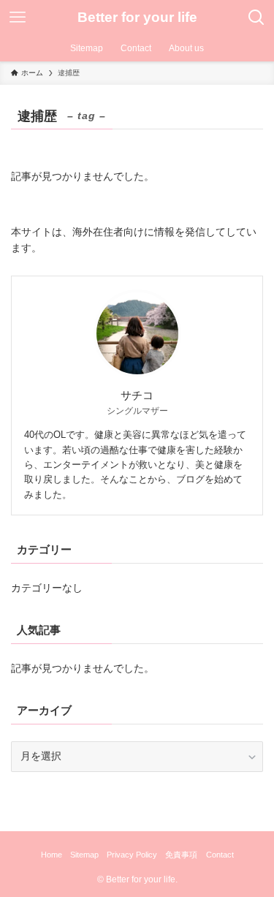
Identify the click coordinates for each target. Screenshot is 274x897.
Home (51, 854)
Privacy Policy (132, 854)
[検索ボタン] (256, 17)
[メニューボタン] (17, 17)
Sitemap (84, 854)
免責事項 (181, 854)
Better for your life (137, 18)
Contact (220, 854)
